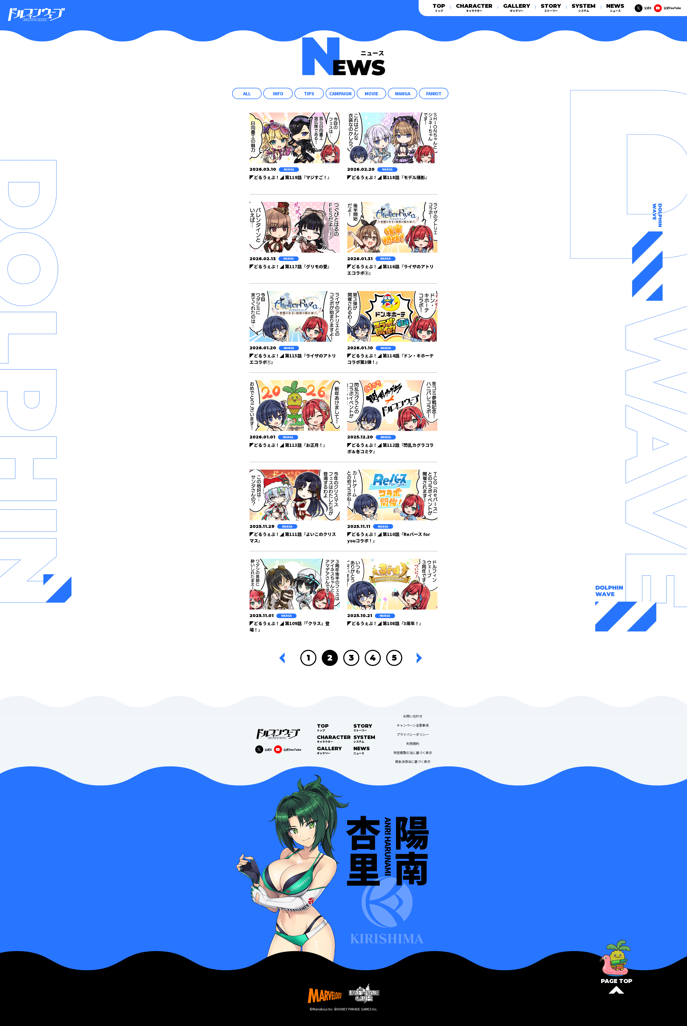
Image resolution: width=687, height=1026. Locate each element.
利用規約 (412, 743)
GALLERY (516, 7)
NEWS (615, 7)
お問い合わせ (412, 716)
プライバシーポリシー (413, 734)
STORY (551, 7)
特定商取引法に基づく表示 (412, 753)
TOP (439, 7)
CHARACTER (474, 7)
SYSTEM (583, 7)
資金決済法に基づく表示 (412, 761)
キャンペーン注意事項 (413, 725)
